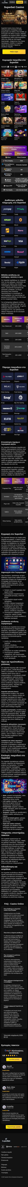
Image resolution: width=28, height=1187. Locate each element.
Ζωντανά (12, 66)
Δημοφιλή (4, 66)
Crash (19, 66)
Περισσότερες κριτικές (14, 1127)
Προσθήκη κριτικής (14, 1059)
